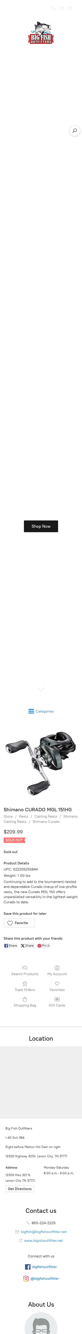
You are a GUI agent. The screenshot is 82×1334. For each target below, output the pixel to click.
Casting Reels (45, 816)
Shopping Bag (25, 1005)
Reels (23, 816)
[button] (19, 922)
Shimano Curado (46, 821)
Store (8, 816)
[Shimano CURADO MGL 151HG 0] (41, 763)
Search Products (24, 974)
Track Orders (25, 990)
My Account (57, 974)
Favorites (57, 990)
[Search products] (74, 130)
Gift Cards (57, 1005)
